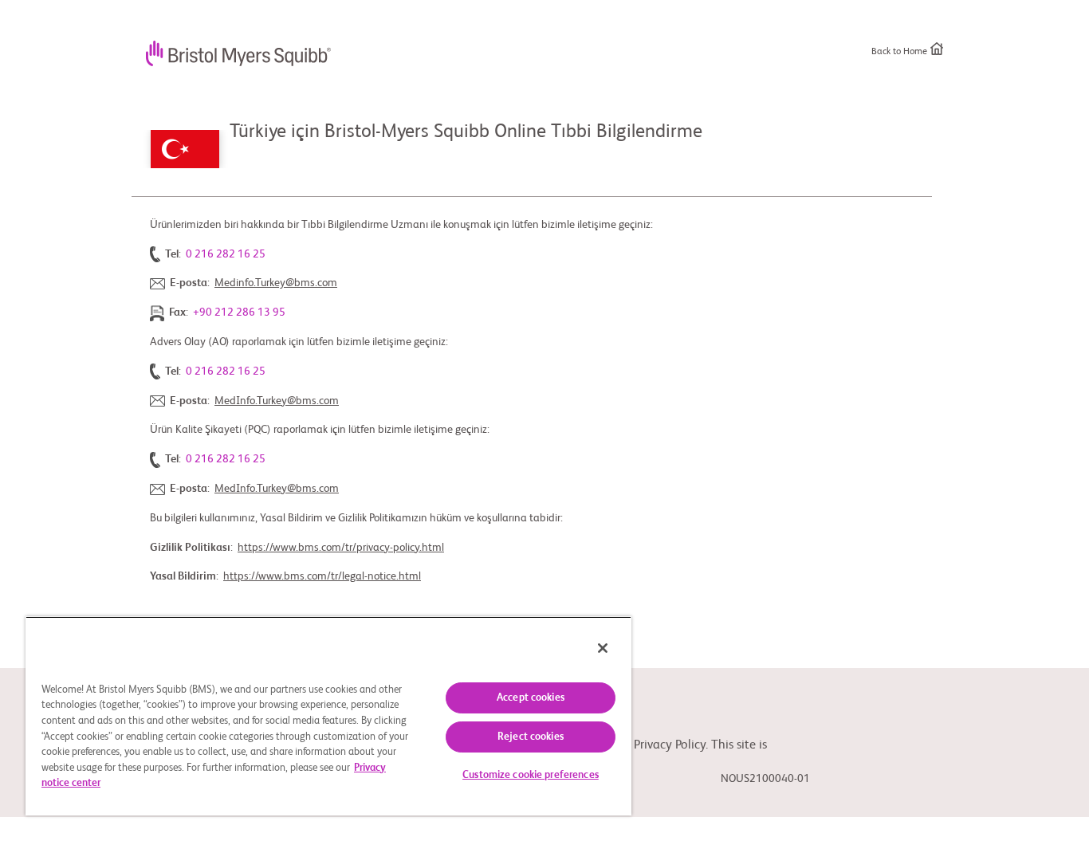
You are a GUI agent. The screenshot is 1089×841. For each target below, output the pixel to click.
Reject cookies (530, 737)
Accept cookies (530, 698)
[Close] (602, 648)
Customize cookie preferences (530, 775)
